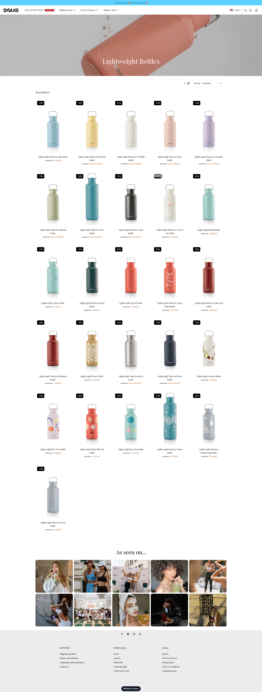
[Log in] (250, 10)
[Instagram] (134, 634)
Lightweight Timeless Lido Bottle (53, 156)
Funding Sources (169, 671)
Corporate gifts (120, 666)
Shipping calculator (68, 654)
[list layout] (185, 83)
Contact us (64, 666)
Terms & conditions (171, 666)
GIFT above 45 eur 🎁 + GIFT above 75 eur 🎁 (131, 3)
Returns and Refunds (69, 658)
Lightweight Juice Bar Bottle (130, 449)
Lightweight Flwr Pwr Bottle (53, 449)
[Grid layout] (188, 83)
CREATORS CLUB (121, 671)
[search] (245, 10)
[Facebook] (122, 634)
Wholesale (118, 662)
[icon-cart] (256, 10)
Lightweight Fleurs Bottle (92, 376)
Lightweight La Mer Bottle (53, 303)
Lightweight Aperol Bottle (131, 303)
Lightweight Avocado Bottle (209, 376)
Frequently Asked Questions (72, 662)
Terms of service (169, 658)
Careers (117, 658)
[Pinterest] (128, 634)
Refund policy (168, 662)
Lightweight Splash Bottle (208, 229)
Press (116, 654)
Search (165, 654)
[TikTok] (140, 634)
